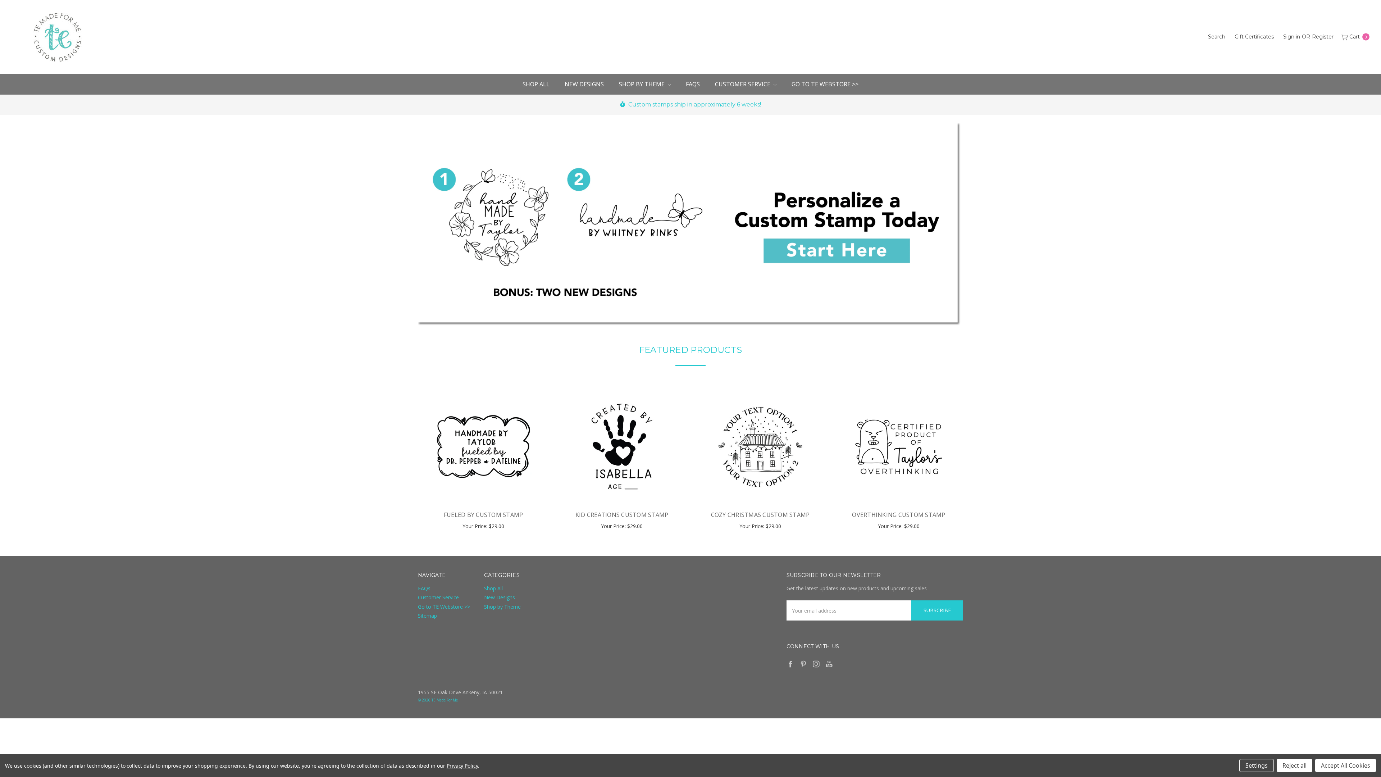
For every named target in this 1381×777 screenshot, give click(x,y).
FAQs (693, 84)
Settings (1256, 765)
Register (1323, 36)
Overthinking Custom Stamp (898, 515)
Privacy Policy (462, 765)
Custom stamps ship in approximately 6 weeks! (694, 104)
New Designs (584, 84)
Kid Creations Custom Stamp (622, 515)
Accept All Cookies (1345, 765)
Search (1216, 36)
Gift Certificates (1254, 36)
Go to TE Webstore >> (825, 84)
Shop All (536, 84)
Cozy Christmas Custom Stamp (760, 515)
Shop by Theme (642, 84)
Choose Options (483, 488)
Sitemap (427, 615)
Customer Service (743, 84)
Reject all (1294, 765)
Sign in (1291, 36)
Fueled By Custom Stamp (483, 515)
